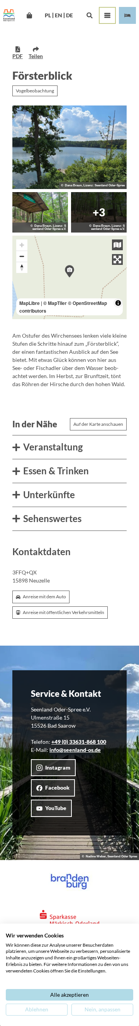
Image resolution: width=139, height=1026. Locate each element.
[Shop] (29, 15)
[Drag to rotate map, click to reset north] (21, 267)
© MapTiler (55, 303)
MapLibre (29, 303)
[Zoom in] (21, 245)
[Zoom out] (21, 256)
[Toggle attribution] (118, 303)
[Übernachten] (127, 15)
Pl (48, 15)
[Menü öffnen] (107, 15)
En (58, 15)
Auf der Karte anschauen (98, 424)
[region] (69, 277)
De (69, 15)
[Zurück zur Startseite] (9, 15)
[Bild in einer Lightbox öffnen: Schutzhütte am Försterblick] (40, 212)
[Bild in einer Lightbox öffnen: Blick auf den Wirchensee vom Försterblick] (69, 147)
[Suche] (89, 15)
